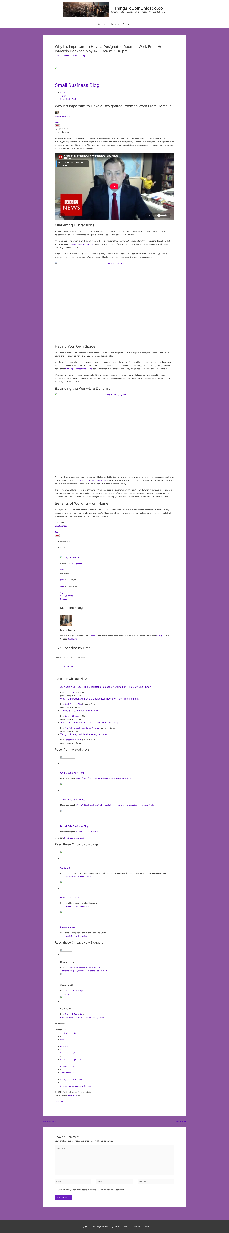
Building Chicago (72, 716)
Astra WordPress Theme (139, 1226)
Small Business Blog (77, 85)
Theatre (126, 24)
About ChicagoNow (68, 1033)
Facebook (68, 666)
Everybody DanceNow (74, 1014)
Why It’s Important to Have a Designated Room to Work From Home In (99, 698)
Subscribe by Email (68, 99)
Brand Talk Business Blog (74, 826)
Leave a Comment (62, 55)
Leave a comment (62, 116)
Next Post (180, 1121)
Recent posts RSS (67, 1053)
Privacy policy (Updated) (70, 1059)
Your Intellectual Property (87, 832)
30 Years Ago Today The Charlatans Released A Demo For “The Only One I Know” (106, 686)
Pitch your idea (66, 596)
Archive (63, 96)
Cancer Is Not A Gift (73, 740)
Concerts (101, 24)
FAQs (62, 1039)
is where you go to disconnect (81, 244)
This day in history (68, 994)
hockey (159, 636)
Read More (59, 1101)
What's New (76, 55)
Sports (114, 24)
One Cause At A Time (72, 772)
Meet (62, 570)
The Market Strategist (72, 799)
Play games (65, 599)
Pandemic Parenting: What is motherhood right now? (82, 1017)
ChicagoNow (76, 563)
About (62, 92)
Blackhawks (73, 639)
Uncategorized (61, 526)
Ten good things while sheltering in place (83, 734)
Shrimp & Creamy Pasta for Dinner (79, 710)
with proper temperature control (79, 369)
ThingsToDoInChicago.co (138, 8)
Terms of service (67, 1073)
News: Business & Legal (74, 838)
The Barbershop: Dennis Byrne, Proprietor (82, 728)
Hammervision (68, 927)
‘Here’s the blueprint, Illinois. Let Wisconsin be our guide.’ (92, 722)
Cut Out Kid (69, 692)
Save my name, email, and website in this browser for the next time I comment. (91, 1190)
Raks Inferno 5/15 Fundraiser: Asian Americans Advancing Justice (103, 778)
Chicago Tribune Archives (71, 1079)
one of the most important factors (92, 480)
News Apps (72, 1095)
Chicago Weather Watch (75, 991)
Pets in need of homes (73, 897)
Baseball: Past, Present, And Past (80, 876)
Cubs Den (65, 867)
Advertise (64, 1046)
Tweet (57, 122)
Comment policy (67, 1066)
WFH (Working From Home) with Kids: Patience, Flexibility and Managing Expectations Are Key (115, 805)
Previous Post (50, 1121)
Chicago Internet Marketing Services (75, 1086)
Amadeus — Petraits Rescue (78, 906)
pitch (62, 586)
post (62, 580)
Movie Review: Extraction (76, 936)
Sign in (63, 592)
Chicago (91, 636)
